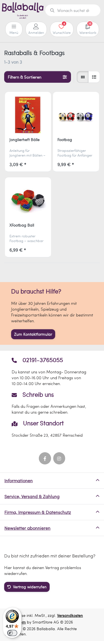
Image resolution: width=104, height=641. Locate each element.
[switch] (12, 633)
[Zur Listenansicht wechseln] (94, 77)
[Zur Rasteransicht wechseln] (82, 77)
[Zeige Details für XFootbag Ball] (28, 200)
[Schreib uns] (52, 403)
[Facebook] (45, 458)
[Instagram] (59, 458)
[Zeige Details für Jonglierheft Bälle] (28, 115)
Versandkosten (70, 615)
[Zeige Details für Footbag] (76, 115)
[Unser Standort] (52, 428)
